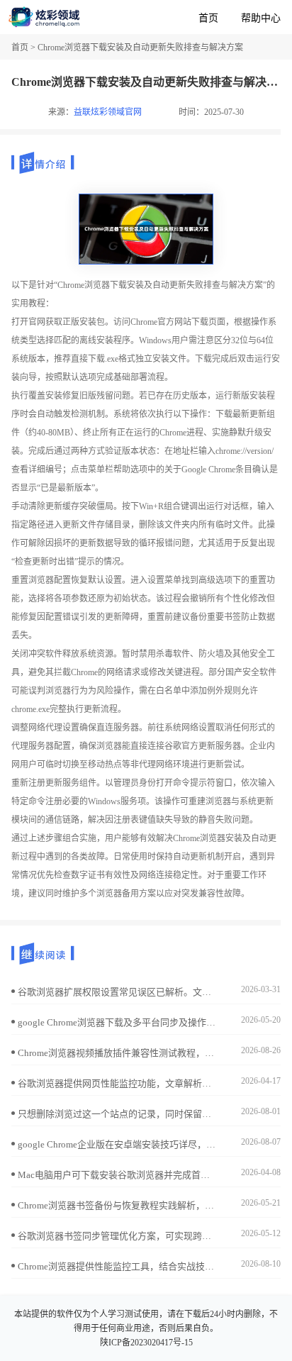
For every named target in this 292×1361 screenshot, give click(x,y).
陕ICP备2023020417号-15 (146, 1343)
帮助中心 (261, 18)
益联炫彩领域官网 (108, 112)
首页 (208, 18)
